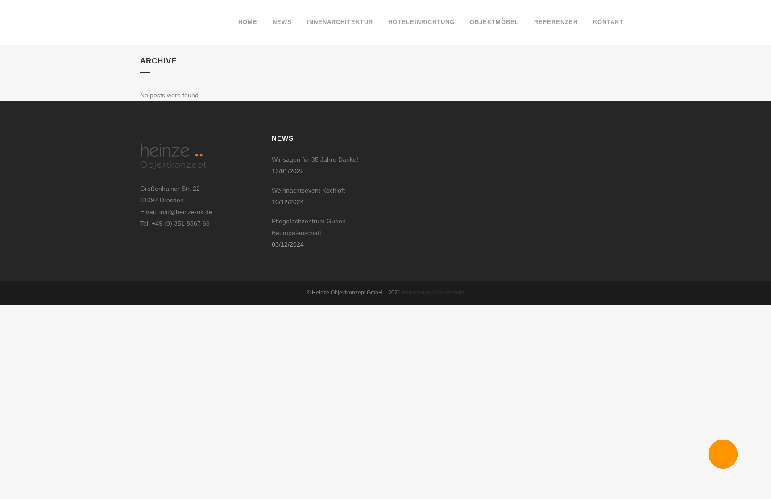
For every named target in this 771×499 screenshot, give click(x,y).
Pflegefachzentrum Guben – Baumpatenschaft (311, 227)
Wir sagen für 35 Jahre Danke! (315, 159)
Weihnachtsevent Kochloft (308, 190)
